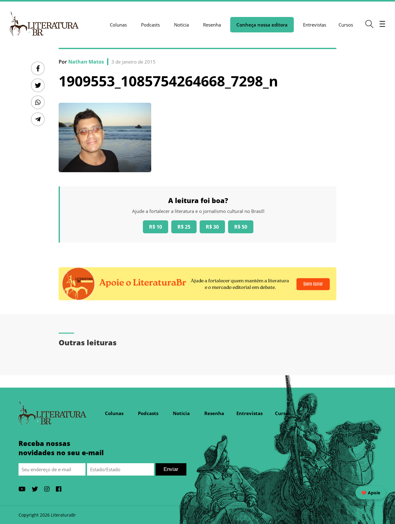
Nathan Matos (86, 61)
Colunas (118, 25)
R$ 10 (155, 226)
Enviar (171, 469)
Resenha (212, 25)
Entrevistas (314, 25)
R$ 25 (183, 226)
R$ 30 (212, 226)
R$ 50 (240, 226)
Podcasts (150, 25)
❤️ (370, 493)
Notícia (181, 25)
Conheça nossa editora (262, 25)
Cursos (346, 25)
